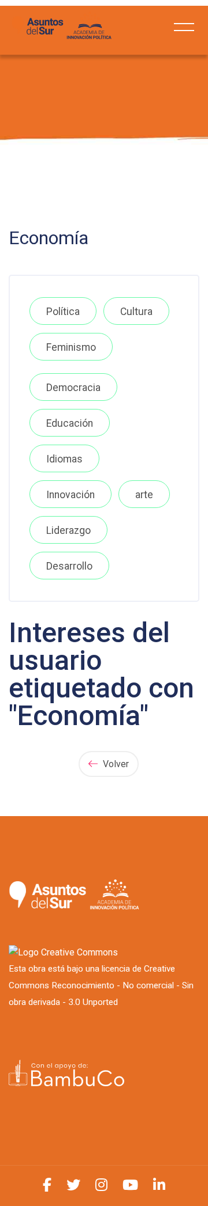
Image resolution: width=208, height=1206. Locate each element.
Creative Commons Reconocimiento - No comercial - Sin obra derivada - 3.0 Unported (101, 985)
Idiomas (64, 459)
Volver (115, 764)
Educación (69, 423)
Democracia (73, 387)
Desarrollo (69, 566)
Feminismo (71, 347)
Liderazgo (68, 530)
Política (63, 311)
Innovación (70, 494)
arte (144, 494)
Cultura (136, 311)
